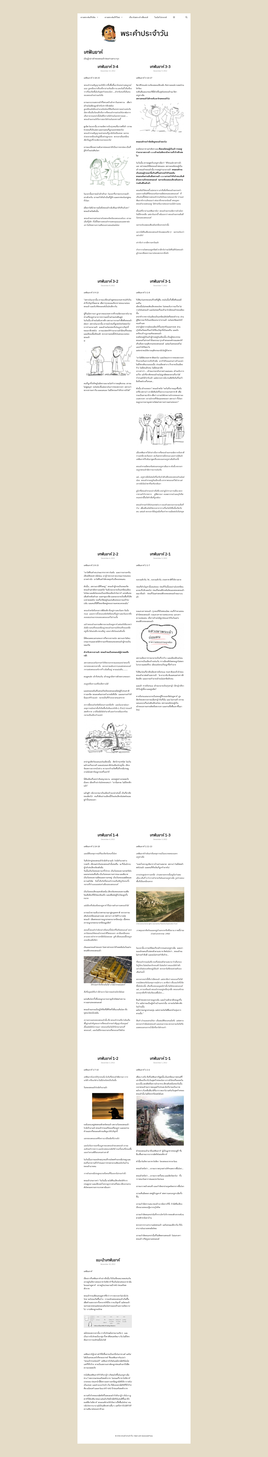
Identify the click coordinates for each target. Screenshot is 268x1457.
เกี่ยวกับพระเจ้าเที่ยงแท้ (138, 17)
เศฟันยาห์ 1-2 (107, 1059)
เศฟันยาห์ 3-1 (160, 282)
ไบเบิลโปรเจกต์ (160, 17)
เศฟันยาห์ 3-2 (107, 282)
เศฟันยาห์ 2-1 (160, 554)
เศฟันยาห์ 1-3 (160, 835)
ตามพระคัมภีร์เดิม (88, 17)
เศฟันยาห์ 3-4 (107, 67)
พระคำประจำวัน (144, 34)
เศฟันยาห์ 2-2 (107, 554)
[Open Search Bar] (186, 17)
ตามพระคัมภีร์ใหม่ (112, 17)
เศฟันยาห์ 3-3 (160, 67)
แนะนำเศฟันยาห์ (108, 1260)
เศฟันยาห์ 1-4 (107, 835)
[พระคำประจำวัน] (109, 33)
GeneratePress (147, 1436)
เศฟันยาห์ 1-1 (160, 1059)
